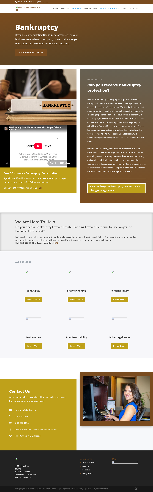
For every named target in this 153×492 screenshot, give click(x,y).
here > (41, 188)
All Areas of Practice (108, 9)
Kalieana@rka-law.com (26, 410)
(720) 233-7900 (30, 474)
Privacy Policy (87, 473)
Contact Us (133, 9)
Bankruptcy (76, 9)
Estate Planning (90, 9)
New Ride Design (78, 489)
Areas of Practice (88, 462)
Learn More (33, 299)
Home (55, 9)
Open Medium (102, 489)
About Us (65, 9)
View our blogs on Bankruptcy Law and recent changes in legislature (115, 188)
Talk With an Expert (31, 52)
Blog (124, 9)
